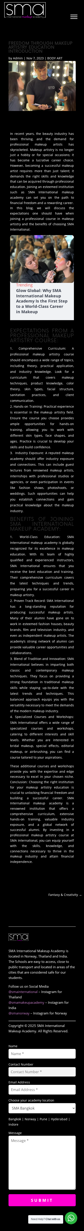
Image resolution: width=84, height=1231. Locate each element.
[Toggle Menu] (74, 17)
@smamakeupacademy (26, 1002)
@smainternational (23, 991)
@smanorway (19, 1013)
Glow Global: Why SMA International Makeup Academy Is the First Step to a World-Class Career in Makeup (41, 301)
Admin (18, 58)
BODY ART (54, 58)
